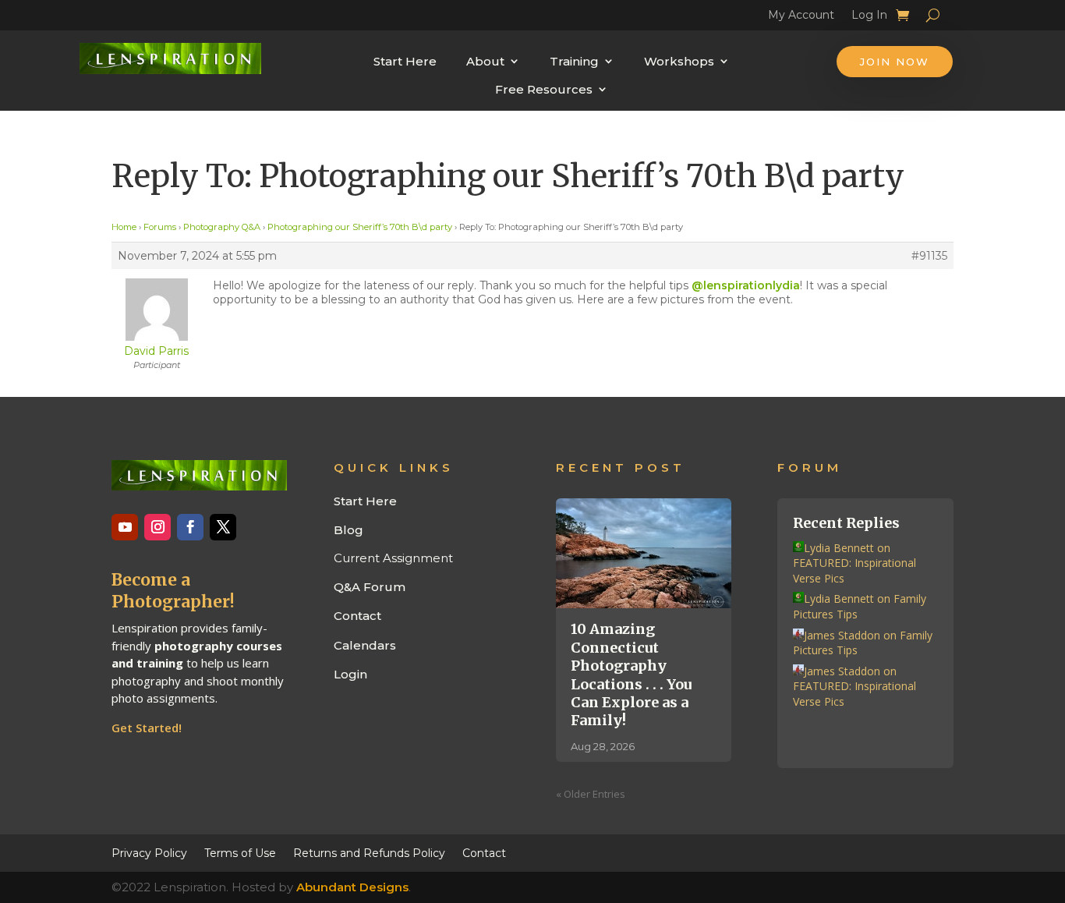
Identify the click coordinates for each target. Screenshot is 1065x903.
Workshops (679, 61)
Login (350, 674)
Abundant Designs (352, 887)
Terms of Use (240, 852)
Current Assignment (393, 558)
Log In (869, 17)
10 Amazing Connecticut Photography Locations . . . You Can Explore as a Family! (631, 674)
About (485, 61)
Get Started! (146, 727)
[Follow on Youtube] (124, 527)
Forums (159, 226)
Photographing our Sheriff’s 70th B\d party (359, 226)
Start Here (405, 61)
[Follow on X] (223, 527)
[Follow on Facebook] (190, 527)
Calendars (365, 645)
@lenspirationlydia (746, 285)
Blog (348, 529)
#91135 (929, 256)
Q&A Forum (369, 586)
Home (123, 226)
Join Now (894, 61)
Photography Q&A (221, 226)
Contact (357, 615)
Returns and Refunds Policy (369, 852)
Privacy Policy (149, 852)
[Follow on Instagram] (157, 527)
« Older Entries (590, 794)
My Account (801, 17)
